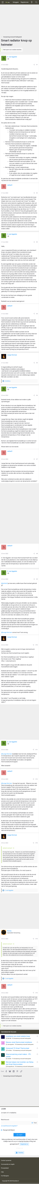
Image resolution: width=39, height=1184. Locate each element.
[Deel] (34, 64)
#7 (37, 459)
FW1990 (9, 1038)
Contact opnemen (6, 1160)
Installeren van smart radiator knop (18, 1036)
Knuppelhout (10, 1066)
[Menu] (2, 2)
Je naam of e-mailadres (8, 1112)
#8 (37, 553)
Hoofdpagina (5, 1175)
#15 (37, 993)
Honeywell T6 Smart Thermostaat (17, 1048)
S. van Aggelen (12, 57)
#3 (37, 242)
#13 (37, 843)
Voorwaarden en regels (7, 1164)
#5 (37, 363)
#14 (37, 938)
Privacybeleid (5, 1168)
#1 (37, 64)
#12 (37, 779)
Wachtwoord (5, 1119)
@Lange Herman (6, 632)
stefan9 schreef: (7, 848)
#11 (37, 749)
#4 (37, 313)
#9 (37, 579)
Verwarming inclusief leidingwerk (22, 1038)
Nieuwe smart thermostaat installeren (19, 1042)
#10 (37, 645)
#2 (37, 193)
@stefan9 (4, 583)
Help (2, 1172)
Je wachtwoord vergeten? (9, 1126)
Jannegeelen (10, 1044)
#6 (37, 395)
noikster (9, 1058)
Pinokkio (9, 1050)
